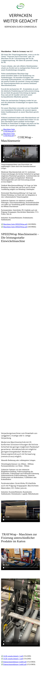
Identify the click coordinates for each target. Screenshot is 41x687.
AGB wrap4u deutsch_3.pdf (13, 656)
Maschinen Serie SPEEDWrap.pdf (15, 224)
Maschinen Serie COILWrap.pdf (9, 130)
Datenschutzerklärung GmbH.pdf (14, 662)
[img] (21, 6)
